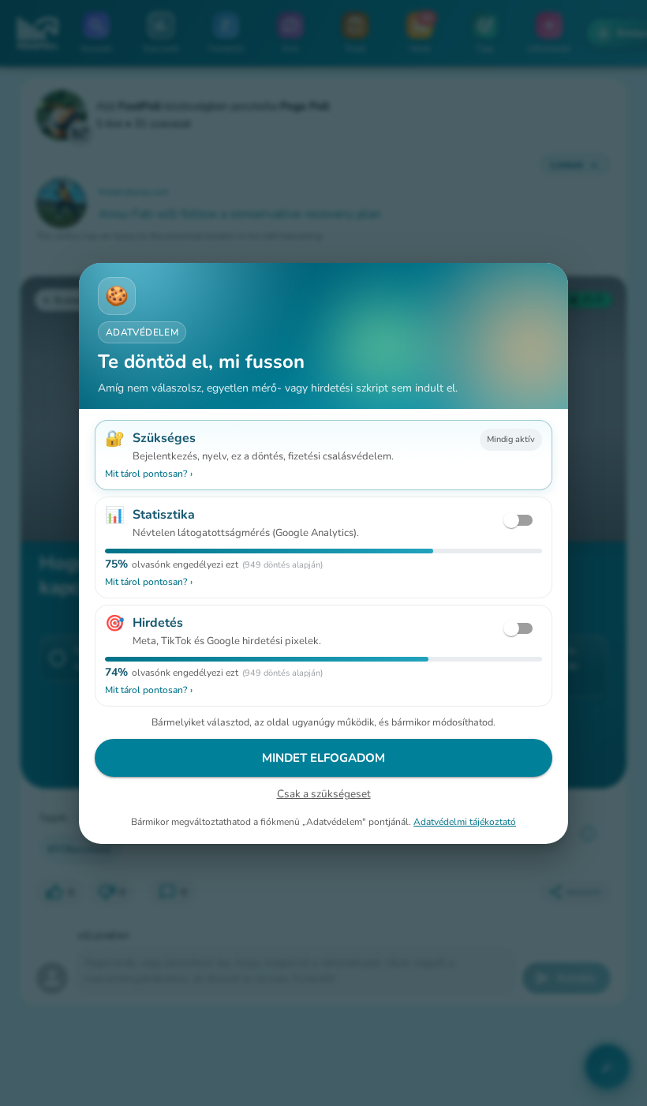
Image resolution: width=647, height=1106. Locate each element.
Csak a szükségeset (324, 793)
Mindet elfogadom (323, 758)
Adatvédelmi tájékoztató (464, 821)
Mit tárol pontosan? (149, 473)
